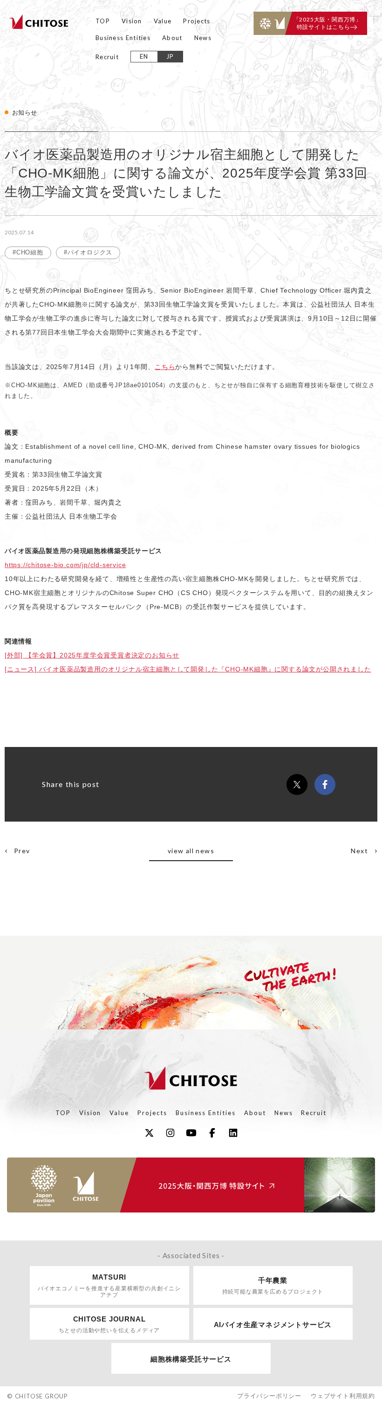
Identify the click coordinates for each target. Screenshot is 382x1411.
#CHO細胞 (28, 252)
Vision (132, 21)
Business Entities (123, 37)
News (202, 37)
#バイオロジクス (88, 252)
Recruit (107, 57)
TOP (103, 21)
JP (170, 56)
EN (144, 56)
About (172, 37)
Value (163, 21)
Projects (196, 21)
